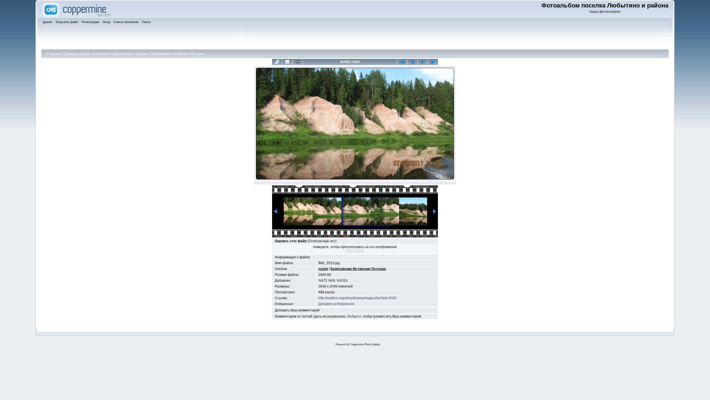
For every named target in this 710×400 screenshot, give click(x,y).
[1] (348, 251)
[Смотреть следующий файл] (423, 62)
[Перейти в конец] (433, 62)
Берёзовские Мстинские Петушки (177, 54)
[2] (351, 251)
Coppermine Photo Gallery (365, 344)
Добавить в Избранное (336, 304)
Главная (53, 54)
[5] (362, 251)
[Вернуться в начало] (402, 62)
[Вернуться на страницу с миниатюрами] (277, 62)
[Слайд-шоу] (298, 62)
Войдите (354, 316)
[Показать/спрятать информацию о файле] (287, 62)
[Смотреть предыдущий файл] (412, 62)
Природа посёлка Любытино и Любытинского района (106, 54)
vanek (323, 269)
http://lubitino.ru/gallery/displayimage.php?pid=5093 (357, 298)
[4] (359, 251)
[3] (355, 251)
